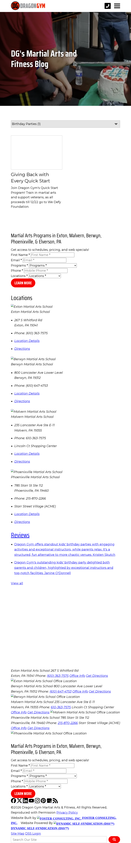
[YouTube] (32, 802)
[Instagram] (38, 802)
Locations (19, 276)
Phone (17, 271)
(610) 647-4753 (60, 691)
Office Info (77, 676)
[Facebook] (14, 802)
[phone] (108, 6)
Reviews (20, 535)
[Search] (114, 839)
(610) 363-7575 (58, 676)
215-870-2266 (68, 723)
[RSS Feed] (55, 802)
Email (16, 260)
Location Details (27, 341)
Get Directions (97, 676)
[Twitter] (20, 802)
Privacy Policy (67, 812)
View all (17, 583)
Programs (19, 265)
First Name (20, 255)
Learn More (23, 283)
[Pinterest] (44, 802)
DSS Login (33, 833)
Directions (22, 349)
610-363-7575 (61, 707)
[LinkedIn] (26, 802)
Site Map (17, 833)
